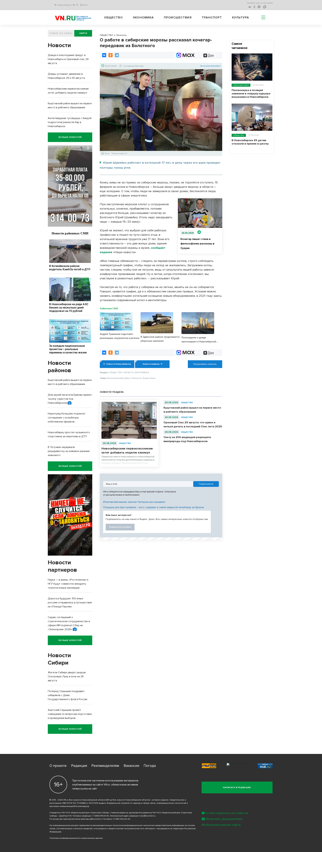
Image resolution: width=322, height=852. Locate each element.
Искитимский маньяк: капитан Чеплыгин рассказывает (134, 501)
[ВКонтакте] (104, 55)
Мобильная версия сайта (221, 825)
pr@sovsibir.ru (95, 819)
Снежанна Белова (133, 66)
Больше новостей (70, 137)
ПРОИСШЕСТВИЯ (241, 85)
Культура (240, 17)
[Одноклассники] (111, 55)
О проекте (58, 766)
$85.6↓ (84, 5)
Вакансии (131, 766)
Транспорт (212, 17)
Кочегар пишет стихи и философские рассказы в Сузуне (197, 243)
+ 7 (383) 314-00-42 (100, 816)
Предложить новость (205, 364)
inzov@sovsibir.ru (147, 816)
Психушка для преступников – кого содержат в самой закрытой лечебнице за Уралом (153, 507)
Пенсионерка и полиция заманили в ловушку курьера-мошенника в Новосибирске (251, 94)
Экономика (143, 17)
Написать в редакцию (237, 787)
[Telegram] (117, 55)
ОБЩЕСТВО (125, 443)
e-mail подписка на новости (227, 813)
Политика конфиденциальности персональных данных (76, 838)
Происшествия (178, 17)
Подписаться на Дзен (120, 527)
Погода (150, 766)
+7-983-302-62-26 (121, 819)
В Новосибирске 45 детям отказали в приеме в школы (250, 142)
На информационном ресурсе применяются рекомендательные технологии (86, 825)
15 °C (75, 5)
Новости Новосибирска (118, 364)
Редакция (79, 766)
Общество (113, 17)
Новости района (151, 364)
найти (83, 33)
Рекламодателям (105, 766)
